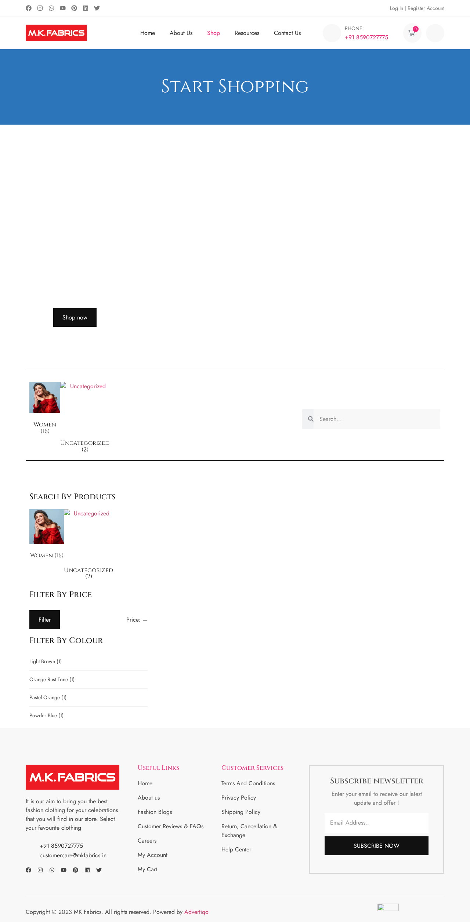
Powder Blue (46, 715)
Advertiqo (197, 912)
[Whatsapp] (51, 8)
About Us (181, 32)
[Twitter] (97, 8)
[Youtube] (63, 8)
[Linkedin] (85, 8)
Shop (213, 32)
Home (147, 32)
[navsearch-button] (435, 33)
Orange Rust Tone (52, 679)
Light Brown (45, 661)
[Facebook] (29, 8)
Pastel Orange (47, 697)
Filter (45, 619)
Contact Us (287, 32)
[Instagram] (40, 8)
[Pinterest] (74, 8)
